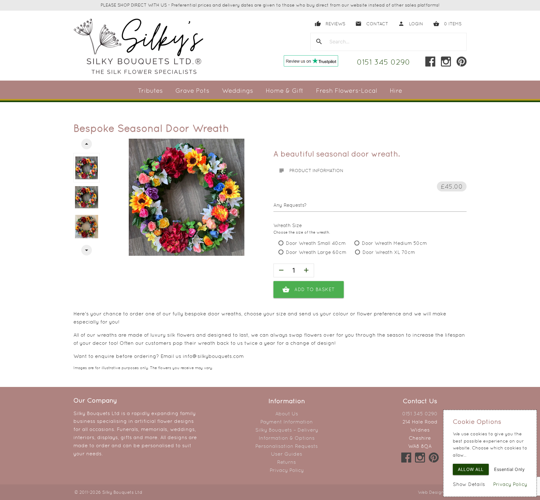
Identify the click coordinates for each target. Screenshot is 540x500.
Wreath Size (287, 225)
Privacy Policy (287, 470)
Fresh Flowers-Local (346, 90)
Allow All (471, 469)
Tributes (150, 90)
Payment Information (286, 422)
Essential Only (509, 469)
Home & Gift (284, 90)
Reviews (330, 24)
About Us (286, 414)
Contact (371, 24)
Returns (286, 462)
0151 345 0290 (383, 62)
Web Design (431, 492)
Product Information (310, 170)
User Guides (286, 454)
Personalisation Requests (286, 446)
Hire (396, 90)
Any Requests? (290, 205)
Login (410, 24)
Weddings (237, 90)
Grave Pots (192, 90)
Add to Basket (308, 289)
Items (447, 24)
